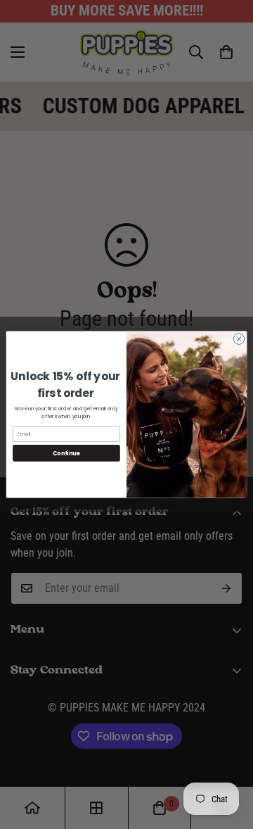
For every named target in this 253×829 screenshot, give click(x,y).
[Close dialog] (238, 339)
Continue (66, 453)
